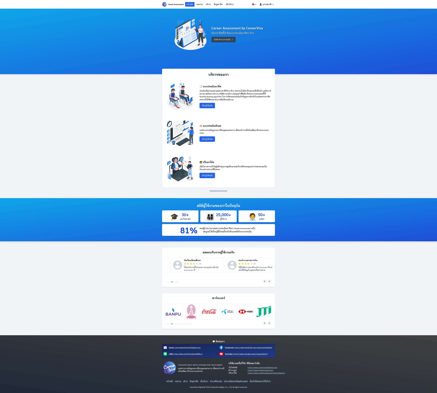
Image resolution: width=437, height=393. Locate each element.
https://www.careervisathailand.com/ (262, 367)
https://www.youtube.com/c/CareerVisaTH (246, 354)
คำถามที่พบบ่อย (216, 381)
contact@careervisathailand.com (185, 347)
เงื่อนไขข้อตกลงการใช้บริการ (260, 381)
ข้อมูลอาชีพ (218, 4)
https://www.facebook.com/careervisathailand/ (248, 347)
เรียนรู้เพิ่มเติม (207, 105)
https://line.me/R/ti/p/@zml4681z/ (185, 354)
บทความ (199, 4)
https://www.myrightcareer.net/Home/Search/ (266, 373)
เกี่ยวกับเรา (230, 4)
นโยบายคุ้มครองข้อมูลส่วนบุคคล (236, 381)
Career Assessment (176, 4)
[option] (191, 265)
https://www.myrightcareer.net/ (260, 370)
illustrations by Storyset (218, 191)
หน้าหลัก (190, 4)
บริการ (208, 4)
